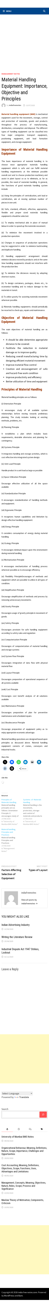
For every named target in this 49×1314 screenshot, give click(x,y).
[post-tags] (42, 1129)
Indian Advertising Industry (15, 924)
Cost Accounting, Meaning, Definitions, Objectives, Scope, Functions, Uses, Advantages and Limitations (20, 1168)
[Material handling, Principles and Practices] (12, 840)
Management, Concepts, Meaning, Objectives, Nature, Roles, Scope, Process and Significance (23, 1185)
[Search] (43, 1115)
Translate (24, 1097)
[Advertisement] (24, 40)
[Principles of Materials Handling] (12, 812)
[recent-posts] (18, 1129)
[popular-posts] (7, 1129)
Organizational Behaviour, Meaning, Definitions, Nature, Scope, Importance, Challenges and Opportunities (24, 1151)
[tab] (7, 1129)
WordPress (9, 1295)
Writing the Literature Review (16, 937)
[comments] (30, 1129)
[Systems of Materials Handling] (34, 812)
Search (4, 1109)
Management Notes (10, 74)
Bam (20, 1295)
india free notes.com (27, 1292)
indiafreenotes (15, 105)
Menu (8, 11)
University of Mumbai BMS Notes (17, 1136)
